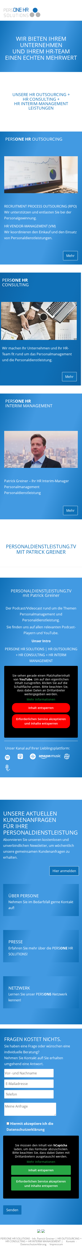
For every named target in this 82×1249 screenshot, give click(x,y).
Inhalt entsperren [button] (41, 708)
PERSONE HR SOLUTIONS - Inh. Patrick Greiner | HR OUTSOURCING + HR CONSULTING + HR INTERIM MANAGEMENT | (41, 1240)
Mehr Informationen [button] (41, 699)
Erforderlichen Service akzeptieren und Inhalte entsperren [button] (41, 721)
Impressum (56, 1244)
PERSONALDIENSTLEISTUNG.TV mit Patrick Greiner (41, 593)
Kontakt (70, 1241)
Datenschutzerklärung (26, 1129)
